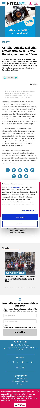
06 (37, 84)
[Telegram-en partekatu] (32, 170)
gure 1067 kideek (15, 187)
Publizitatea (20, 358)
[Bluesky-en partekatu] (26, 170)
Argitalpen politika (20, 376)
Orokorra (6, 42)
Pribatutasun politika (20, 381)
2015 (31, 84)
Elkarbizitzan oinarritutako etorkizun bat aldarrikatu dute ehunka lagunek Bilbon (20, 279)
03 (35, 84)
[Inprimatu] (26, 176)
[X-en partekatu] (14, 170)
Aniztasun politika (20, 378)
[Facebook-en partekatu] (8, 170)
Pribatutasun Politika (11, 327)
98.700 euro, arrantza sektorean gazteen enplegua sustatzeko (18, 231)
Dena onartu (20, 217)
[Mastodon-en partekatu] (20, 170)
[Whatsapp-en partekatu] (14, 176)
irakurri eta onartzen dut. (20, 327)
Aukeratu (19, 224)
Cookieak (20, 384)
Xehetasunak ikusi (27, 210)
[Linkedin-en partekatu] (20, 176)
